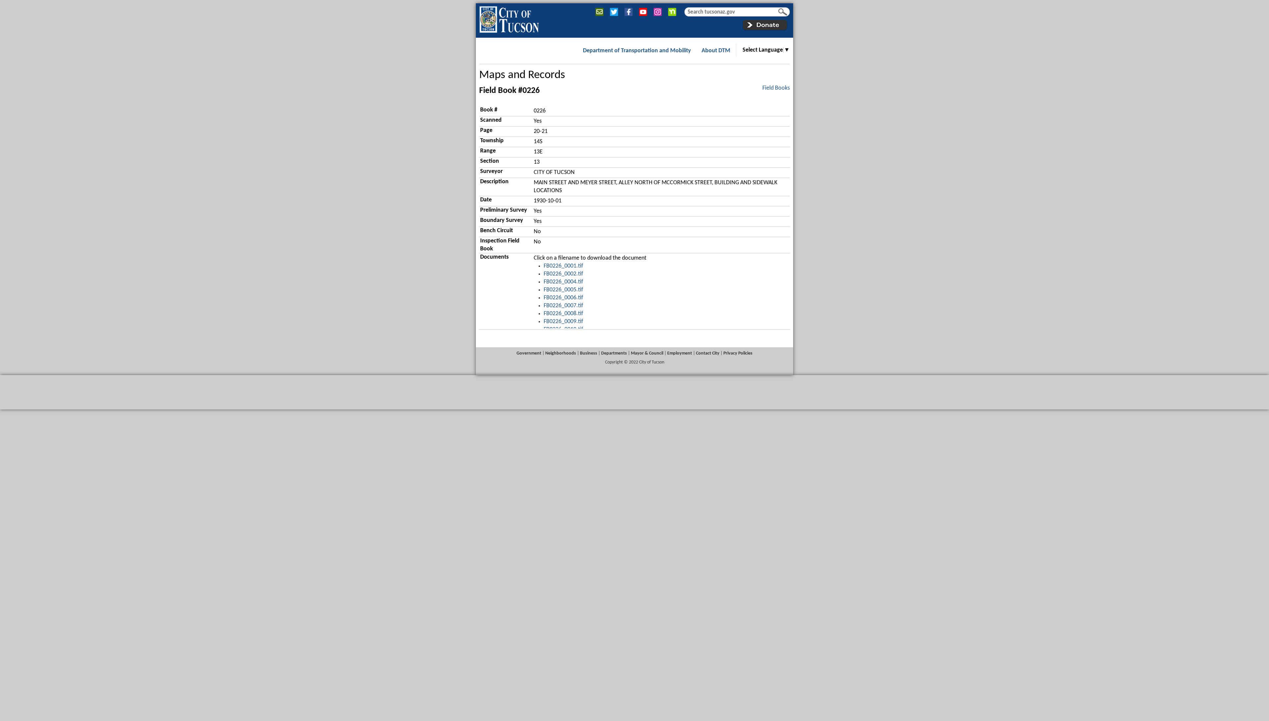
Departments (614, 353)
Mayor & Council (647, 353)
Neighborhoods (560, 353)
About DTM (716, 51)
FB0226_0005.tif (563, 290)
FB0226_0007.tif (563, 306)
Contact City (707, 353)
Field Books (776, 88)
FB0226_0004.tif (563, 282)
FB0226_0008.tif (563, 314)
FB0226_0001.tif (563, 266)
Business (588, 353)
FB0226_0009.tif (563, 321)
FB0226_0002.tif (563, 274)
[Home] (509, 18)
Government (529, 353)
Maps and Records (522, 75)
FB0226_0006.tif (563, 298)
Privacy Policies (737, 353)
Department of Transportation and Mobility (637, 51)
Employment (679, 353)
